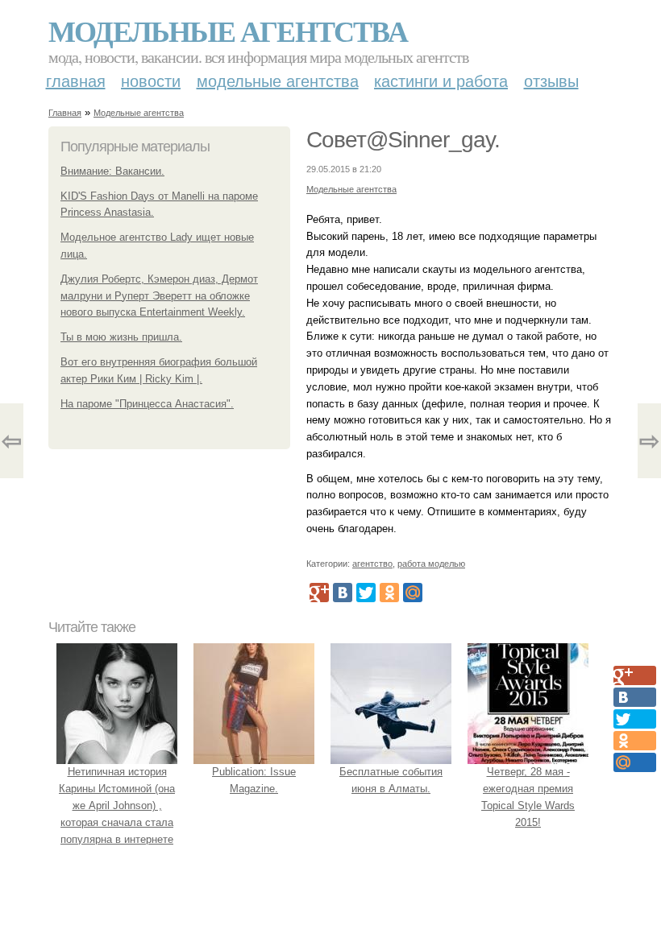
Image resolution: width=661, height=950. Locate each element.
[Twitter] (366, 592)
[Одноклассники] (389, 592)
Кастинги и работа (441, 81)
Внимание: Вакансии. (112, 171)
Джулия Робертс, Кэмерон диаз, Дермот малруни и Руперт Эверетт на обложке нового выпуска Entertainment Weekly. (159, 296)
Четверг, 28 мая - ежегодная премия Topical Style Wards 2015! (528, 797)
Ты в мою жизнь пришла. (121, 337)
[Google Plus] (319, 592)
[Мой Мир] (412, 592)
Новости (151, 81)
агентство (372, 563)
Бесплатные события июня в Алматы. (391, 780)
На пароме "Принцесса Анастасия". (147, 404)
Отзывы (551, 81)
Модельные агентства (227, 31)
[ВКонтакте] (342, 592)
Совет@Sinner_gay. (403, 139)
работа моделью (431, 563)
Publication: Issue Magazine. (254, 780)
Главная (76, 81)
